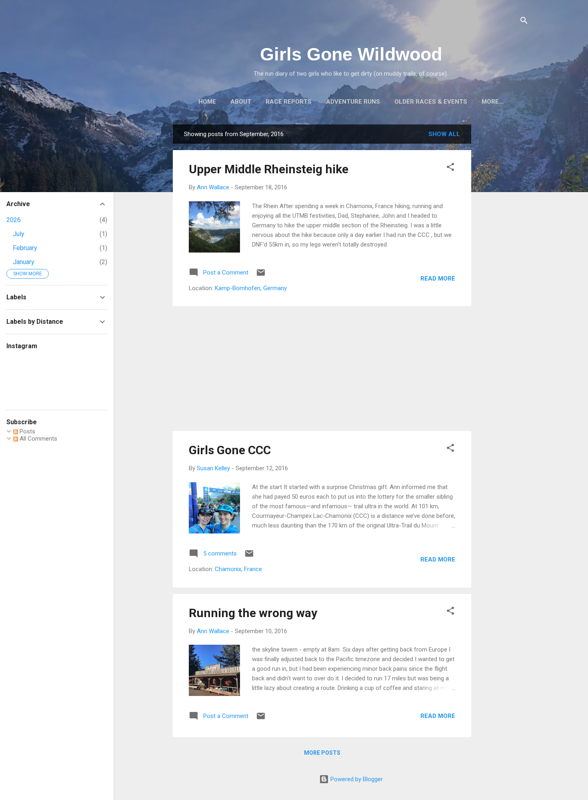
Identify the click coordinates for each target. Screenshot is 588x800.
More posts (322, 753)
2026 (13, 220)
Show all (444, 134)
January (23, 262)
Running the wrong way (253, 613)
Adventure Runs (353, 101)
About (240, 101)
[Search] (524, 22)
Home (207, 101)
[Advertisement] (503, 244)
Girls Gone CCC (230, 450)
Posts (26, 431)
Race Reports (289, 101)
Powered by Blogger (356, 779)
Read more (437, 278)
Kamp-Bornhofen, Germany (251, 288)
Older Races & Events (430, 101)
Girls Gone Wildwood (351, 54)
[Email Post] (261, 275)
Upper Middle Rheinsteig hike (268, 169)
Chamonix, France (238, 569)
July (18, 234)
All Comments (37, 438)
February (25, 248)
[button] (450, 168)
